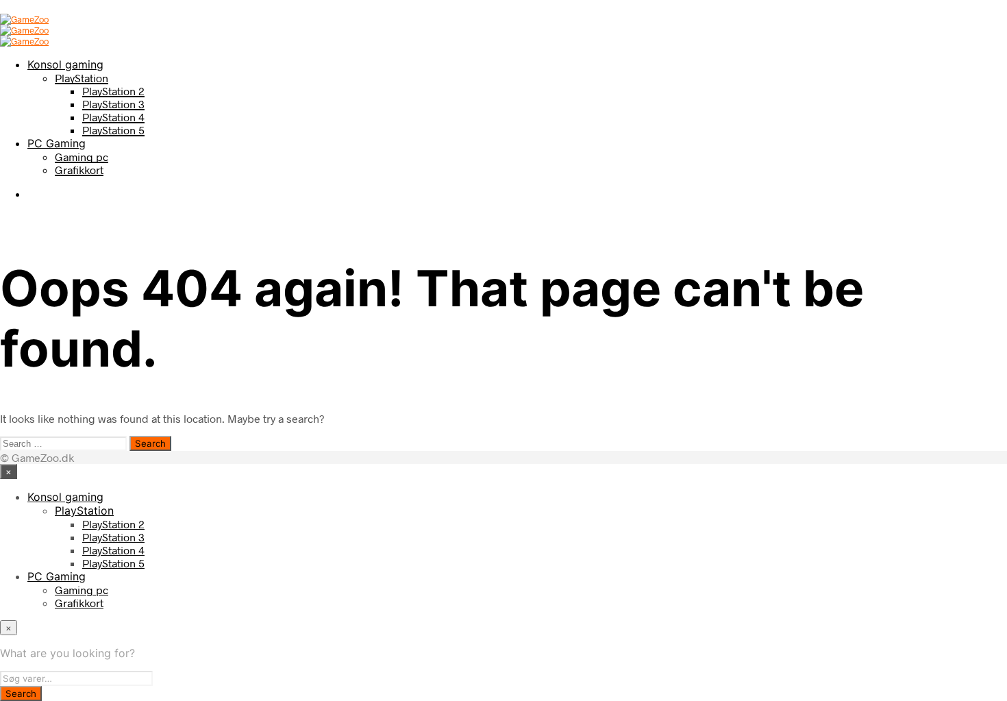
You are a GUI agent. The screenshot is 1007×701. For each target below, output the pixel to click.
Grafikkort (79, 169)
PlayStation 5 (113, 129)
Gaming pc (81, 156)
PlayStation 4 (113, 116)
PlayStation (81, 77)
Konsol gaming (65, 64)
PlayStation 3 (113, 103)
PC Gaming (56, 143)
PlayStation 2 (113, 90)
